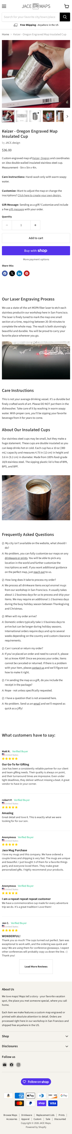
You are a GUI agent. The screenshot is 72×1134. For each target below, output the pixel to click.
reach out (39, 572)
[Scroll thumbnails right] (67, 116)
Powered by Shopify (36, 1127)
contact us (38, 668)
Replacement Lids (45, 1115)
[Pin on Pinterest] (27, 273)
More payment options (36, 259)
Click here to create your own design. (39, 195)
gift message (16, 209)
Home (5, 34)
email (37, 704)
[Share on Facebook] (5, 273)
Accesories (11, 1119)
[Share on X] (12, 273)
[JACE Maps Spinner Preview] (35, 116)
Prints (62, 1115)
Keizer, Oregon (41, 158)
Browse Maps (10, 1115)
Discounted (60, 1119)
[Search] (65, 17)
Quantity (7, 216)
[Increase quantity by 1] (35, 225)
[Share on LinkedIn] (19, 273)
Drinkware (26, 1115)
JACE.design (12, 143)
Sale (48, 1119)
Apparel (25, 1119)
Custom (37, 1119)
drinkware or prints (16, 558)
